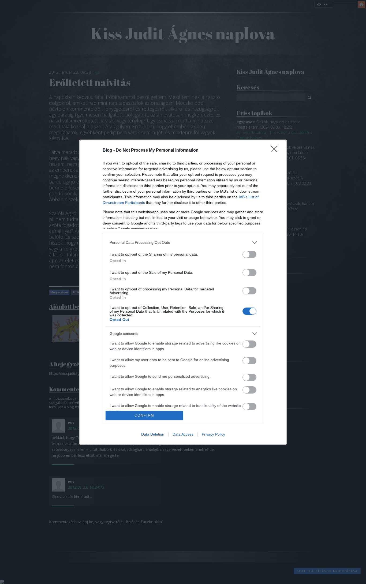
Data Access (183, 434)
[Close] (276, 150)
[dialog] (183, 292)
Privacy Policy (213, 434)
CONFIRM (144, 415)
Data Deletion (152, 434)
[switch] (249, 254)
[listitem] (183, 242)
